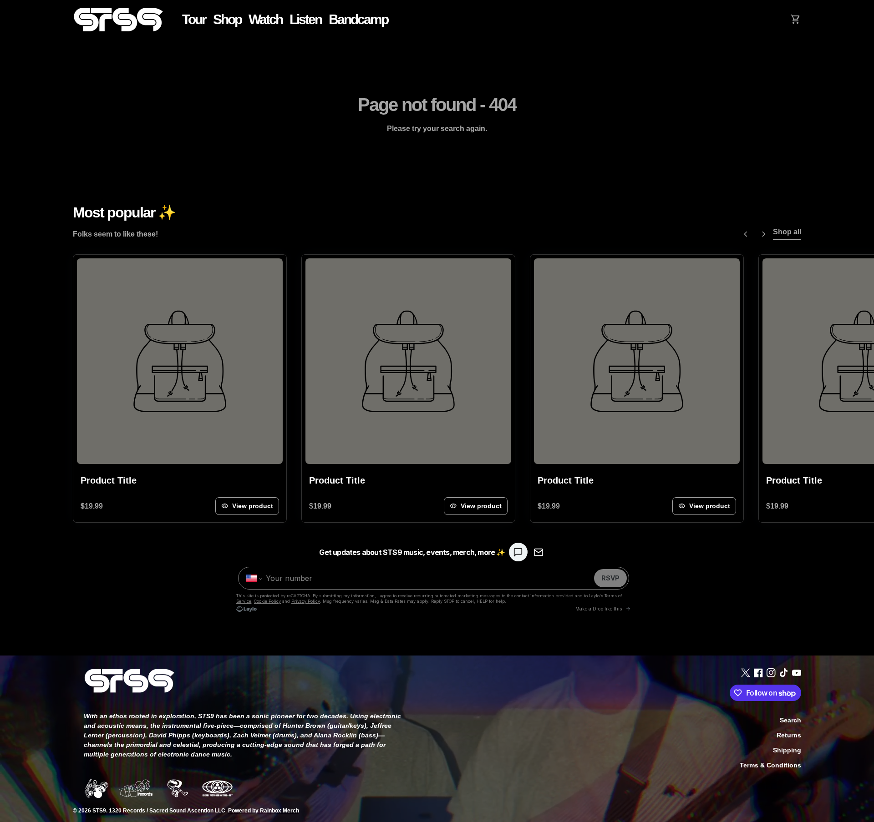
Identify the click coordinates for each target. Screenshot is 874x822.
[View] (180, 361)
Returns (789, 735)
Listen (307, 19)
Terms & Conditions (770, 765)
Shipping (787, 750)
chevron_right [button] (763, 234)
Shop (227, 19)
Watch (265, 19)
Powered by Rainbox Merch (263, 810)
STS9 (99, 810)
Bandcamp (360, 19)
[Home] (118, 19)
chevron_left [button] (745, 234)
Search (790, 720)
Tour (194, 19)
